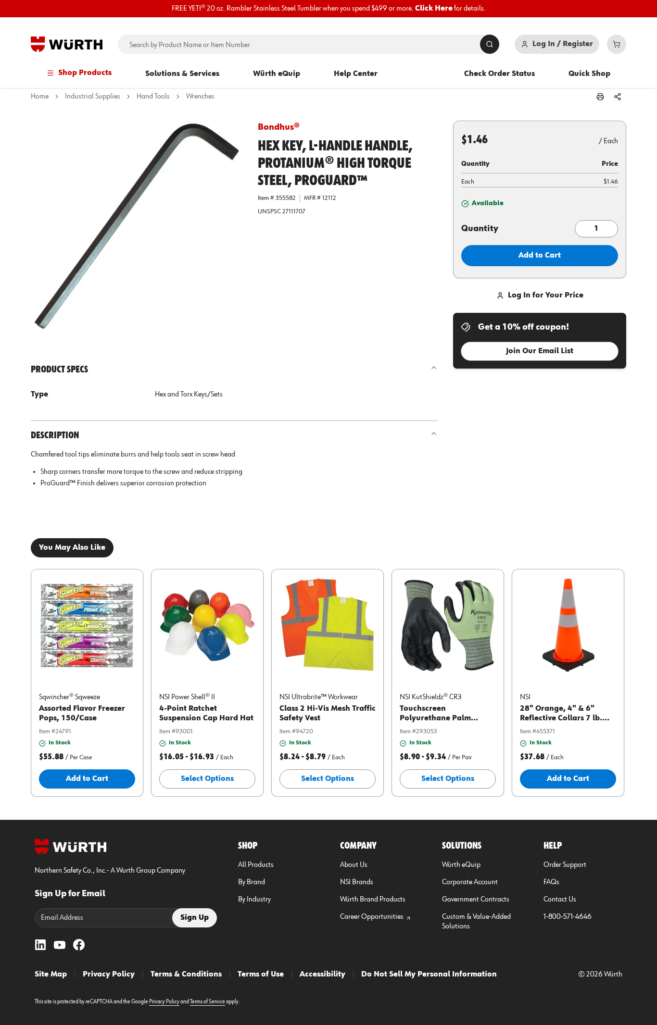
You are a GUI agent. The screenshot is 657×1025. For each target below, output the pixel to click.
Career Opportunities (372, 917)
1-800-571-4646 (567, 917)
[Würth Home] (66, 44)
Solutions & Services (182, 74)
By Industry (254, 899)
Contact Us (559, 899)
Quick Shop (589, 74)
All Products (256, 865)
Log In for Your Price (545, 295)
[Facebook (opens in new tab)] (79, 945)
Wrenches (200, 96)
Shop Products (85, 73)
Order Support (564, 865)
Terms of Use (261, 974)
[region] (328, 8)
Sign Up (194, 918)
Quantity (479, 228)
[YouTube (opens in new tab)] (59, 945)
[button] (136, 226)
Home (40, 96)
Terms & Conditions (186, 974)
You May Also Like (72, 548)
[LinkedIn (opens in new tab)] (40, 945)
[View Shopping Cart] (616, 44)
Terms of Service (207, 1002)
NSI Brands (356, 882)
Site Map (51, 974)
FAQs (551, 882)
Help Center (356, 74)
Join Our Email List (539, 351)
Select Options (207, 779)
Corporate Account (470, 882)
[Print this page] (600, 96)
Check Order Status (499, 74)
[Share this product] (617, 96)
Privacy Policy (109, 974)
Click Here (434, 8)
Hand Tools (153, 96)
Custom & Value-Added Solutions (476, 921)
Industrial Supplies (92, 96)
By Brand (251, 882)
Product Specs (59, 369)
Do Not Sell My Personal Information (429, 974)
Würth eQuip (276, 74)
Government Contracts (475, 899)
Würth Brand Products (372, 899)
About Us (353, 865)
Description (55, 435)
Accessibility (322, 974)
